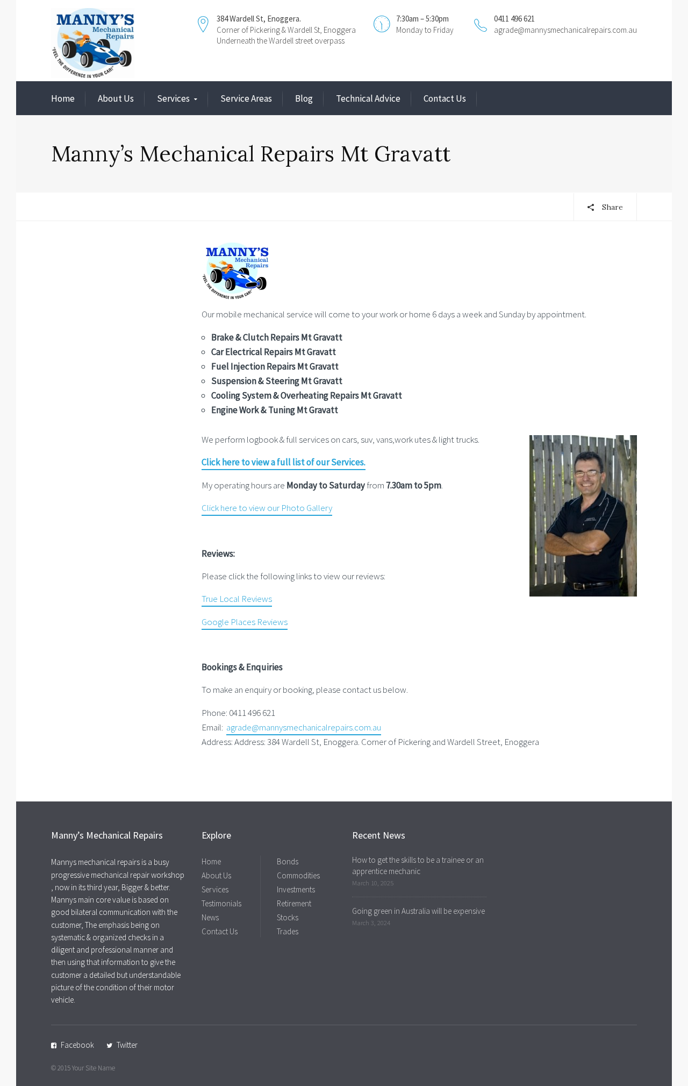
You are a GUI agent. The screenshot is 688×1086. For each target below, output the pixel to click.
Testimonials (221, 903)
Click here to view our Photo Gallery (267, 508)
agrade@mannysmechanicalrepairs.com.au (565, 30)
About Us (116, 98)
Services (173, 98)
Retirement (294, 903)
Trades (287, 931)
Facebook (77, 1045)
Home (63, 98)
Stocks (287, 917)
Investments (296, 889)
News (210, 917)
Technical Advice (368, 98)
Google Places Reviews (245, 622)
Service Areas (246, 98)
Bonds (287, 861)
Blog (304, 98)
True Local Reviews (237, 599)
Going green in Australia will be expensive (418, 911)
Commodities (298, 875)
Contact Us (445, 98)
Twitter (127, 1045)
